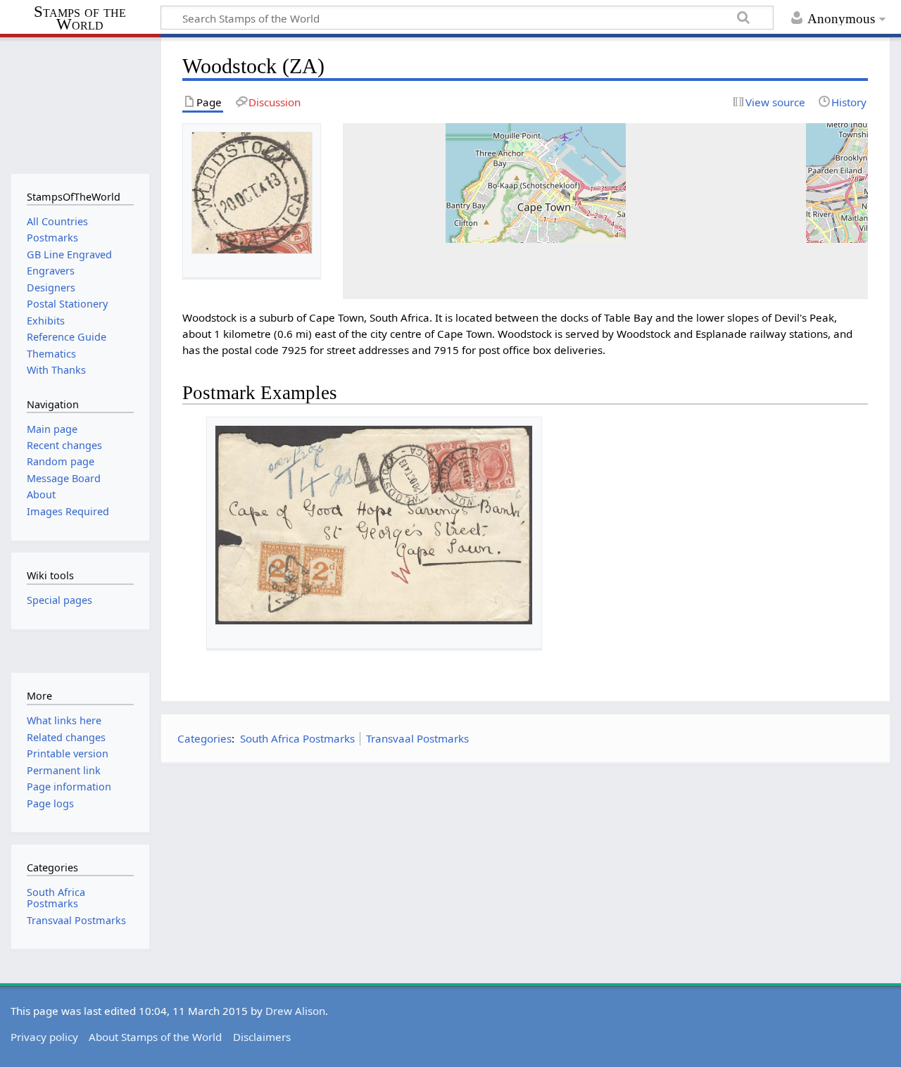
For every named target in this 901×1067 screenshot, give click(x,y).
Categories (204, 738)
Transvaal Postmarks (417, 738)
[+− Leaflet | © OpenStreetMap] (606, 211)
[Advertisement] (525, 874)
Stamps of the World (80, 18)
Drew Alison (295, 1011)
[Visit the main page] (80, 104)
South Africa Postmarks (297, 738)
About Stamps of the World (155, 1037)
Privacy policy (44, 1037)
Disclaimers (262, 1037)
